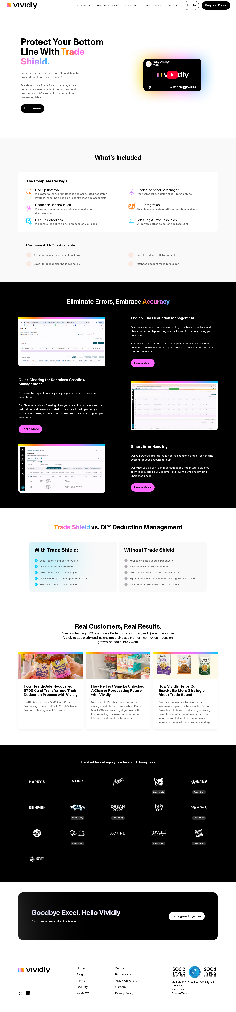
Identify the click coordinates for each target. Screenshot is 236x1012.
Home (81, 968)
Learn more (32, 108)
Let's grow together (186, 916)
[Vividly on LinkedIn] (29, 993)
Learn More (142, 363)
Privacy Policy (124, 993)
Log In (191, 5)
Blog (80, 974)
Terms (81, 981)
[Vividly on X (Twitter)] (21, 993)
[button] (82, 5)
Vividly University (126, 981)
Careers (120, 987)
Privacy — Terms (179, 993)
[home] (21, 5)
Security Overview (83, 990)
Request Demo (216, 5)
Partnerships (123, 974)
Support (120, 968)
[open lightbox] (62, 343)
